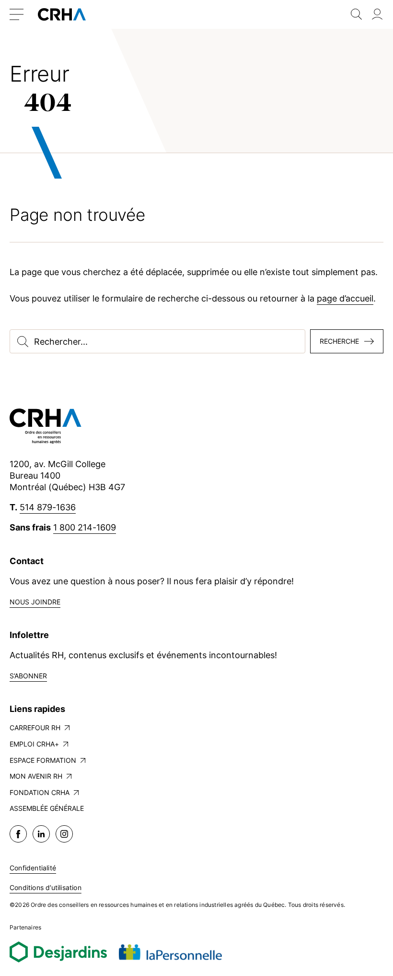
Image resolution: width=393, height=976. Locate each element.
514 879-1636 (48, 507)
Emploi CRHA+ (34, 744)
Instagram (64, 834)
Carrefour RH (35, 727)
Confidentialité (33, 868)
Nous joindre (35, 602)
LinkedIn (41, 834)
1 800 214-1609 (84, 527)
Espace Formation (43, 760)
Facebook (18, 834)
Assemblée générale (47, 808)
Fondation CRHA (39, 792)
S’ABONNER (28, 676)
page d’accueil (345, 298)
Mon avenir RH (36, 776)
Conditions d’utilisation (45, 887)
